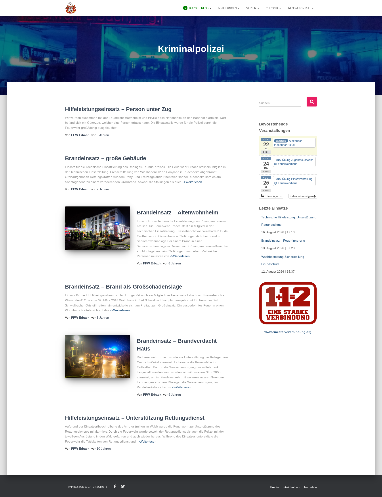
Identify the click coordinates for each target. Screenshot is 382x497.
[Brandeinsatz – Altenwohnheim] (97, 228)
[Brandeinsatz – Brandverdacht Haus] (97, 356)
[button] (210, 8)
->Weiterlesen (192, 182)
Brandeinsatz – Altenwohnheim (177, 212)
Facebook (114, 487)
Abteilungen (227, 8)
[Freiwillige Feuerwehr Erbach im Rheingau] (71, 7)
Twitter (123, 487)
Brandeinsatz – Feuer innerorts (283, 240)
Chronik (272, 8)
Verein (251, 8)
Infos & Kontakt (299, 8)
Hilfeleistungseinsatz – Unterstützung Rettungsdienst (134, 418)
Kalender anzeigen (301, 196)
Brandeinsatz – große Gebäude (105, 158)
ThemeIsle (309, 487)
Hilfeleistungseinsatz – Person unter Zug (118, 109)
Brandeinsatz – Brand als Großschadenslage (123, 286)
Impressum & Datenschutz (87, 486)
